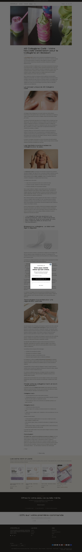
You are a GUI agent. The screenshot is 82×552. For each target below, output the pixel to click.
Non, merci (41, 285)
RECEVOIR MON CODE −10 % (41, 279)
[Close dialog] (50, 264)
